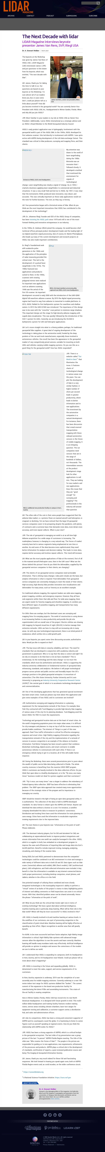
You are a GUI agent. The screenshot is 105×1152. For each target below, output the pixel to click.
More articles (55, 1099)
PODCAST (50, 16)
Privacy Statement (48, 1145)
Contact (30, 16)
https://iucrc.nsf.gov (63, 1077)
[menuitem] (11, 16)
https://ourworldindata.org (33, 1072)
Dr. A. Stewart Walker (30, 51)
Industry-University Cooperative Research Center (61, 680)
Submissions (60, 1145)
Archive (11, 16)
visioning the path (39, 219)
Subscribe (93, 16)
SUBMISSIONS (71, 16)
